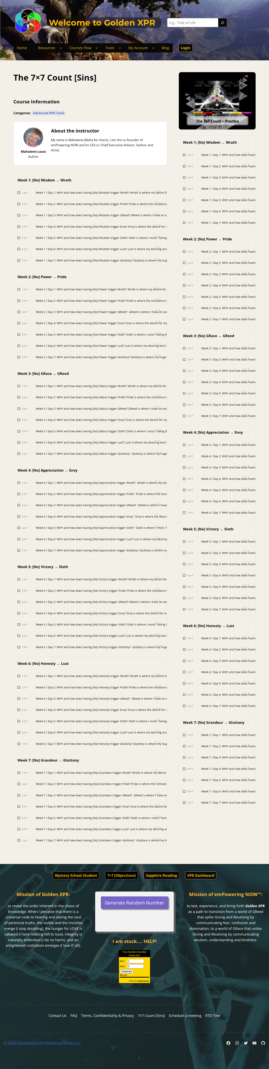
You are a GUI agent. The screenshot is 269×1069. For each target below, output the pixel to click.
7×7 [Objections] (121, 875)
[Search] (222, 22)
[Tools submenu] (120, 48)
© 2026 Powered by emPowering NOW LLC (42, 1043)
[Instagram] (237, 1043)
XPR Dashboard (200, 875)
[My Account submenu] (153, 48)
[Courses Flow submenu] (97, 48)
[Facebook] (228, 1043)
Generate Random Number (134, 902)
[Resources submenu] (61, 48)
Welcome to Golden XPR (102, 22)
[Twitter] (245, 1043)
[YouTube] (254, 1043)
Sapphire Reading (161, 875)
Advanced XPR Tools (48, 113)
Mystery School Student (76, 875)
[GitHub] (263, 1043)
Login (185, 47)
